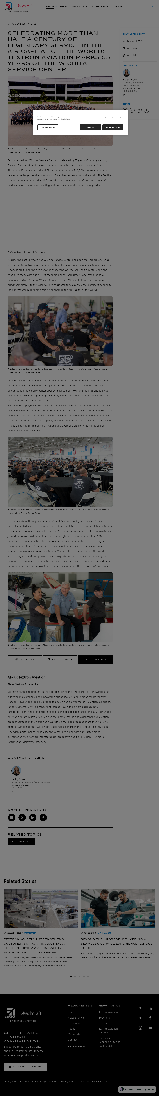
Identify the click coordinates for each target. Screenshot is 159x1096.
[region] (80, 122)
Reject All (90, 127)
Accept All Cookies (113, 127)
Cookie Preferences (48, 127)
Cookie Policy (65, 119)
